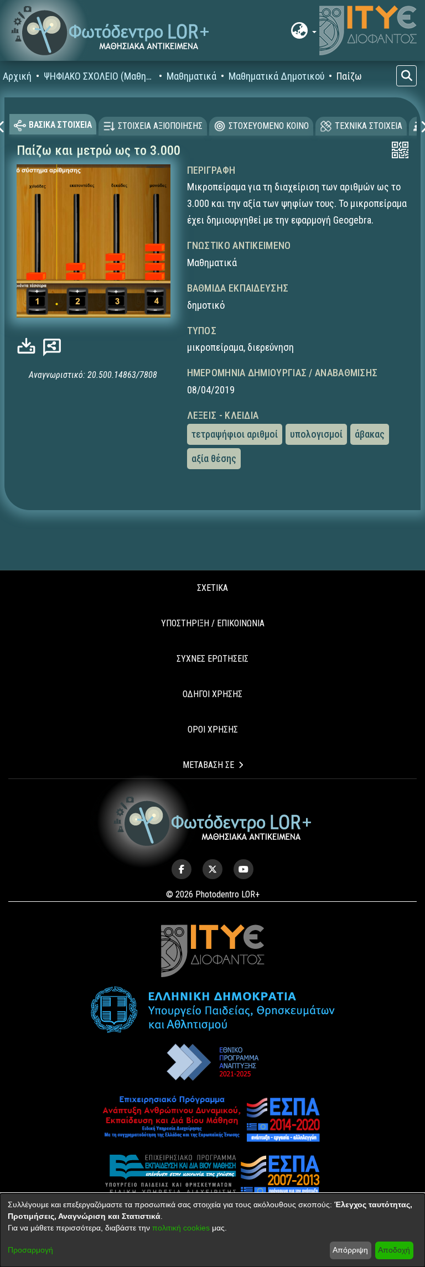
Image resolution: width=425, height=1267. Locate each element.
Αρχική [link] (17, 76)
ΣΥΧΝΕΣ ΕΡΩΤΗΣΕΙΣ (212, 658)
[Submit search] (406, 75)
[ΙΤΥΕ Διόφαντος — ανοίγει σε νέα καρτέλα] (368, 30)
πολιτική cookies (181, 1227)
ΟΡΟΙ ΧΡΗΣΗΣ (213, 729)
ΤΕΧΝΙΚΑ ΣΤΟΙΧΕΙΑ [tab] (368, 126)
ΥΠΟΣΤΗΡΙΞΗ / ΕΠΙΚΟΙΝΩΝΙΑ (213, 623)
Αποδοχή (394, 1249)
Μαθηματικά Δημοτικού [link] (276, 76)
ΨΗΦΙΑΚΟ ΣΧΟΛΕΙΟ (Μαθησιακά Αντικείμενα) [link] (99, 76)
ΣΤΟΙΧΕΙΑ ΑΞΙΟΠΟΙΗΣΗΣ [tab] (160, 126)
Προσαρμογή (30, 1249)
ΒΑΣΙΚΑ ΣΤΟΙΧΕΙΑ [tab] (60, 125)
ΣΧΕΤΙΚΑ (212, 588)
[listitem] (181, 869)
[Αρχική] (212, 821)
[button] (110, 30)
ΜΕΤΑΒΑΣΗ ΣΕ (208, 765)
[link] (29, 346)
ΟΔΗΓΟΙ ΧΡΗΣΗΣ (212, 694)
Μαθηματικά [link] (191, 76)
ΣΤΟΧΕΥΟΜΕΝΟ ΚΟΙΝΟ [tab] (269, 126)
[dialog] (212, 1230)
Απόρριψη (350, 1249)
